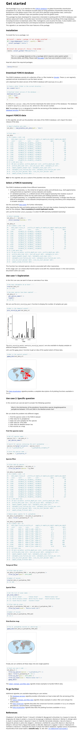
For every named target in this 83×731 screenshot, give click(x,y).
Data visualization (15, 391)
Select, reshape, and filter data (19, 684)
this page (41, 58)
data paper (23, 205)
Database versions (12, 110)
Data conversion (18, 704)
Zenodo (56, 77)
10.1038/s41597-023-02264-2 (58, 728)
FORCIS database (41, 9)
